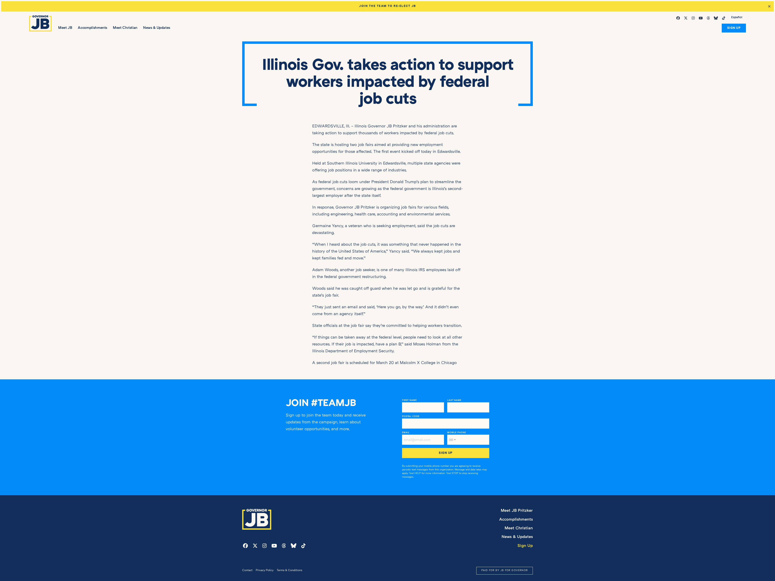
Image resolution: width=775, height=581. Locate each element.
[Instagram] (694, 18)
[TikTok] (724, 18)
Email (405, 433)
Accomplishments (92, 28)
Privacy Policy (264, 570)
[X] (686, 18)
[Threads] (709, 18)
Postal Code (410, 416)
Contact (247, 570)
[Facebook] (679, 18)
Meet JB (65, 28)
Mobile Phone (456, 433)
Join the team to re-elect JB (387, 6)
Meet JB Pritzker (517, 511)
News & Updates (156, 28)
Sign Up (734, 28)
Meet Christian (125, 28)
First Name (409, 400)
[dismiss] (769, 6)
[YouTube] (701, 18)
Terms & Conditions (289, 570)
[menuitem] (736, 17)
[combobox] (452, 440)
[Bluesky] (717, 18)
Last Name (454, 400)
